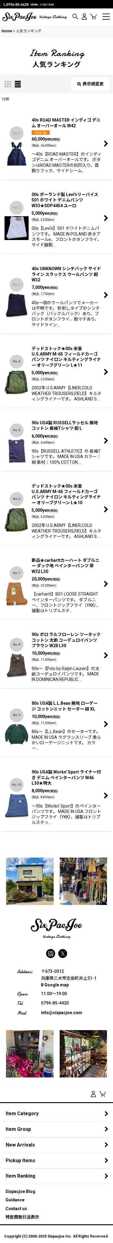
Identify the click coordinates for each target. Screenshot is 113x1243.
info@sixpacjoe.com (61, 1012)
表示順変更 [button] (93, 83)
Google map (56, 984)
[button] (75, 17)
